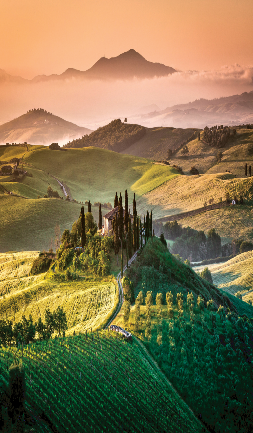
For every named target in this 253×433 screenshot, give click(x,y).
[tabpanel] (126, 121)
